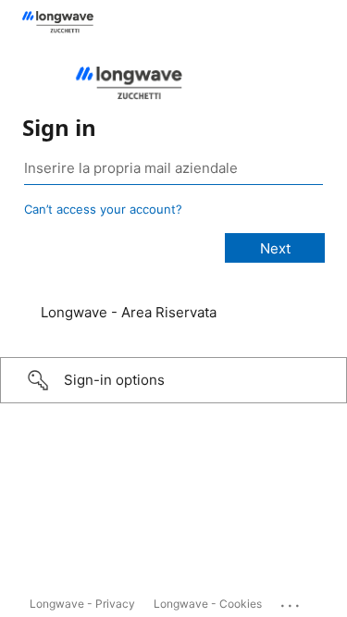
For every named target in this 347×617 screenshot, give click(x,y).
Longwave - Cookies (208, 604)
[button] (173, 380)
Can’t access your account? (103, 209)
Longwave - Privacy (82, 604)
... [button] (291, 601)
